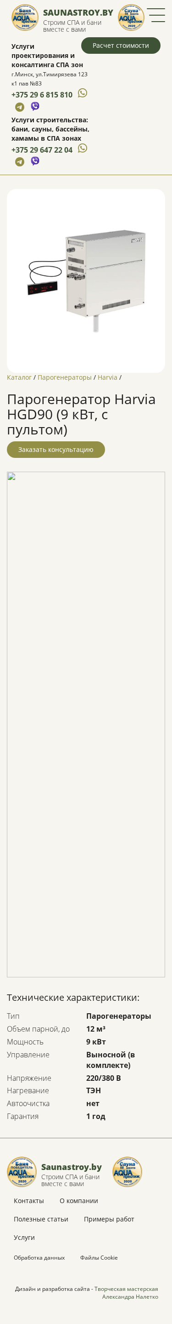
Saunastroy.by (78, 12)
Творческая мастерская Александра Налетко (126, 1293)
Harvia (107, 377)
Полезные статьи (41, 1219)
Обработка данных (39, 1257)
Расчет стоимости (121, 45)
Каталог (19, 377)
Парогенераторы (65, 377)
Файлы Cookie (99, 1257)
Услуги (24, 1237)
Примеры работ (109, 1219)
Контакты (29, 1200)
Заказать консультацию (56, 449)
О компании (79, 1200)
